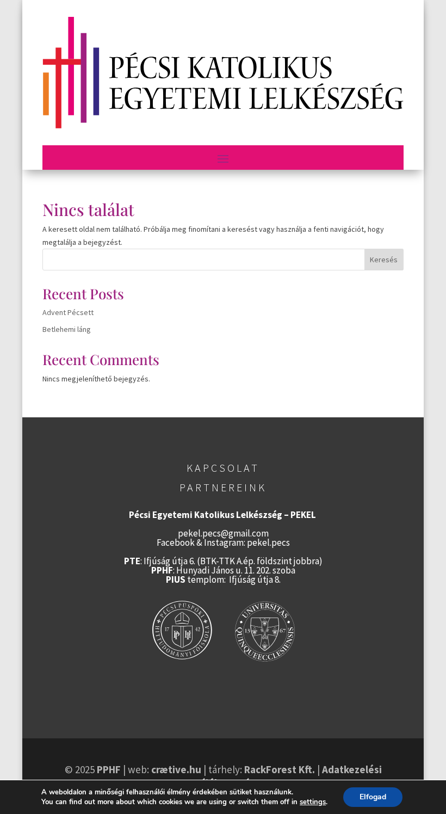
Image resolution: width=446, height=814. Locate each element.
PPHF (109, 769)
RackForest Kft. (279, 769)
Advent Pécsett (68, 312)
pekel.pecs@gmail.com (223, 533)
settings (313, 802)
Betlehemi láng (66, 329)
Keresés (384, 259)
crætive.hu (176, 769)
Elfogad (373, 797)
